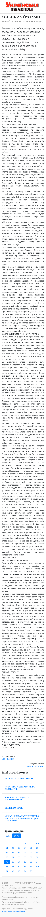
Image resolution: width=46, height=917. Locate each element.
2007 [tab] (8, 836)
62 (13, 848)
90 (37, 866)
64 (25, 848)
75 (19, 857)
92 (13, 871)
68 (13, 852)
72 (37, 852)
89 (31, 866)
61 (7, 848)
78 (37, 857)
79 (7, 862)
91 (7, 871)
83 (31, 862)
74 (13, 857)
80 (13, 862)
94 (25, 871)
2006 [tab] (16, 836)
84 (37, 862)
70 (25, 852)
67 (7, 852)
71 (31, 852)
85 (7, 866)
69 (19, 852)
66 (37, 848)
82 (25, 862)
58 (25, 843)
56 (7, 843)
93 (19, 871)
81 (19, 862)
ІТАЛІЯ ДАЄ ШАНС (35, 766)
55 (13, 843)
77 (31, 857)
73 (7, 857)
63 (19, 848)
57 (19, 843)
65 (31, 848)
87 (19, 866)
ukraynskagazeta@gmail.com (13, 911)
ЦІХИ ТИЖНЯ (8, 759)
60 (37, 843)
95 (31, 871)
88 (25, 866)
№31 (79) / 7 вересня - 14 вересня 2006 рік (22, 21)
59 (31, 843)
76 (25, 857)
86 (13, 866)
